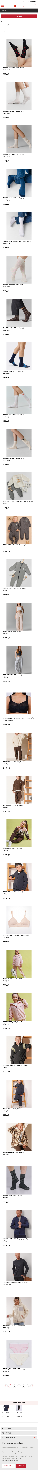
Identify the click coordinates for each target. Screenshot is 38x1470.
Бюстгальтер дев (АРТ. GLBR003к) (16, 935)
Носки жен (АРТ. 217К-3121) (13, 284)
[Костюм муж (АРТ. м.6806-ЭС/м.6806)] (6, 1405)
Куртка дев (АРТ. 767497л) (12, 1022)
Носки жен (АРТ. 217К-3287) (13, 67)
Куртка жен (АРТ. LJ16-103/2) (14, 1325)
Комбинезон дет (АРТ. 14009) (14, 545)
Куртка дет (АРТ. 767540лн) (13, 1152)
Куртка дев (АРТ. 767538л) (12, 848)
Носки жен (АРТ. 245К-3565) (13, 154)
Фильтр (19, 16)
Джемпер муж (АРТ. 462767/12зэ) (15, 1282)
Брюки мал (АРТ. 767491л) (13, 805)
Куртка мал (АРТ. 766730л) (13, 892)
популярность (6, 31)
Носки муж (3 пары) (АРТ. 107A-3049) (17, 241)
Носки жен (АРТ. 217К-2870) (13, 415)
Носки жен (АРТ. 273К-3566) (13, 458)
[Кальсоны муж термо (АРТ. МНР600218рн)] (19, 1405)
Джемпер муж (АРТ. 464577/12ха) (15, 1239)
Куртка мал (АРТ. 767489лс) (13, 762)
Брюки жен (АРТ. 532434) (12, 631)
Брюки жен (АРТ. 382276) (12, 675)
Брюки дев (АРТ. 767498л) (12, 978)
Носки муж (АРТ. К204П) (12, 1195)
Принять (21, 1465)
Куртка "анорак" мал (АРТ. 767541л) (16, 1065)
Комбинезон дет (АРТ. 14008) (14, 588)
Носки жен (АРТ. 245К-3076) (13, 111)
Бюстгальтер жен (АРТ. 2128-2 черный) (18, 718)
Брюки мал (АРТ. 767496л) (13, 1109)
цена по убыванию (8, 25)
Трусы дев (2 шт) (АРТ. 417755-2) (15, 1369)
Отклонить (8, 1465)
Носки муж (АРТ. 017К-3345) (13, 328)
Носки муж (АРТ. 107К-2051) (13, 371)
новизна (5, 28)
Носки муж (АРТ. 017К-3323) (13, 198)
